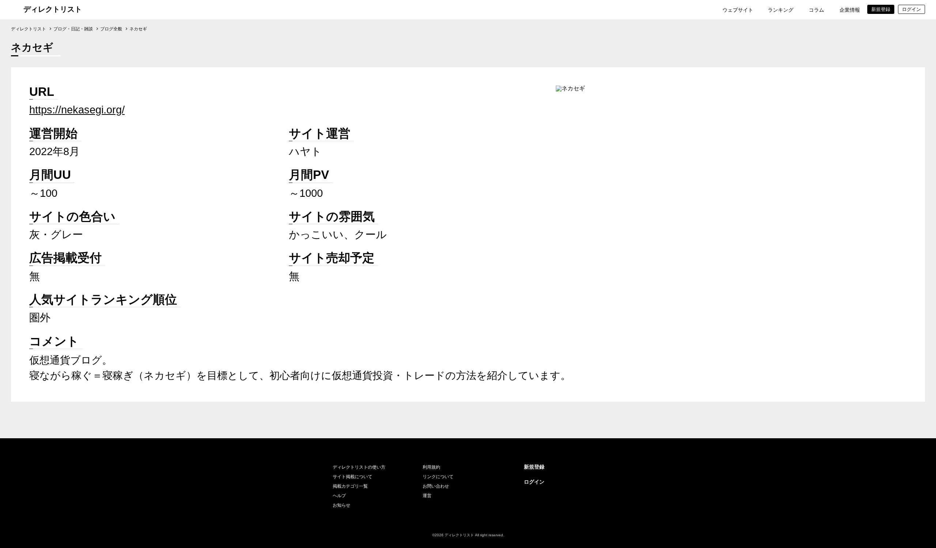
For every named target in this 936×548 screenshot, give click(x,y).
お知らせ (341, 505)
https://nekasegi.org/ (77, 110)
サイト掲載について (352, 476)
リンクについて (438, 476)
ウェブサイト (737, 9)
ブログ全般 (111, 28)
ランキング (780, 9)
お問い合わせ (436, 486)
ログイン (534, 481)
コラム (816, 9)
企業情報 (849, 9)
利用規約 (431, 467)
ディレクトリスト (52, 9)
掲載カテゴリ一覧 (350, 486)
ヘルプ (339, 495)
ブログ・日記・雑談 (73, 28)
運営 (427, 495)
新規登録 (534, 466)
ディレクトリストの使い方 (359, 467)
